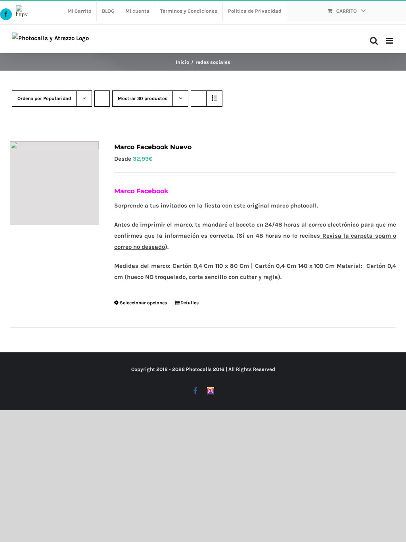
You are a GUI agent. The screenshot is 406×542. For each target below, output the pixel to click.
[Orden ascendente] (102, 98)
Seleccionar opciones (143, 303)
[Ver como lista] (214, 98)
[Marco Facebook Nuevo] (54, 183)
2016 (218, 369)
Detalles (189, 303)
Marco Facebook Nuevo (153, 147)
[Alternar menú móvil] (390, 41)
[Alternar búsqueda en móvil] (374, 41)
